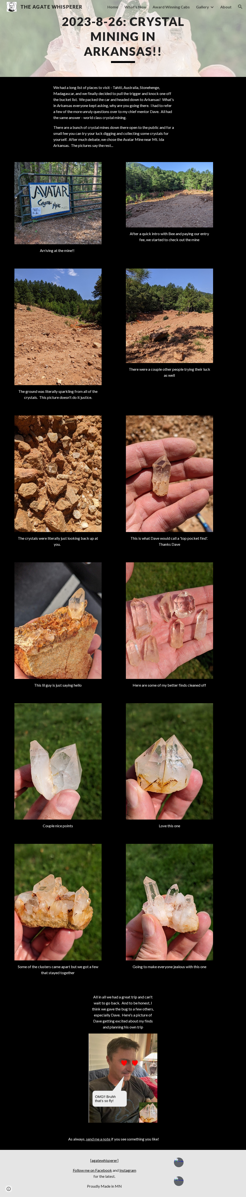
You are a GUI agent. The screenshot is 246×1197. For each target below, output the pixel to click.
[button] (240, 7)
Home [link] (112, 7)
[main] (122, 38)
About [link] (226, 7)
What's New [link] (135, 7)
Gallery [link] (202, 7)
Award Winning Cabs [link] (171, 7)
